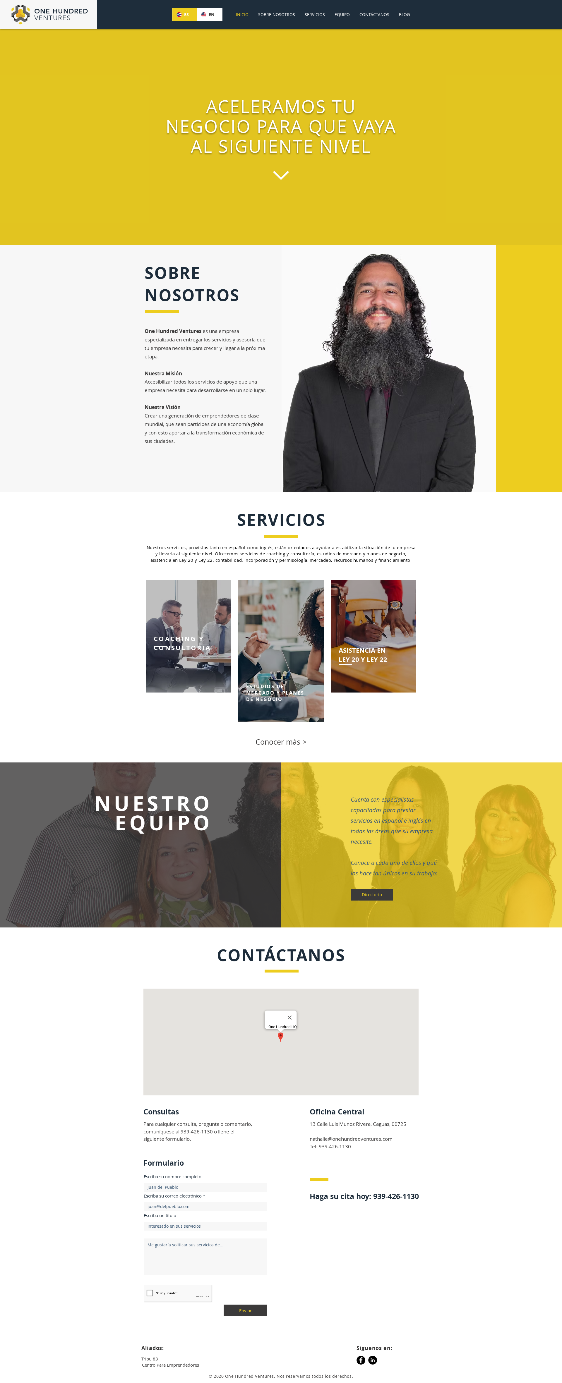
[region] (188, 636)
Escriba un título (160, 1215)
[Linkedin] (372, 1360)
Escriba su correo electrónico (173, 1196)
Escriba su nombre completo (172, 1176)
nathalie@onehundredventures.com (351, 1138)
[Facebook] (361, 1360)
